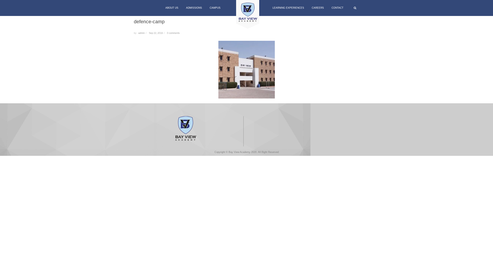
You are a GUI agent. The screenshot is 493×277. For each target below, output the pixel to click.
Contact (337, 7)
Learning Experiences (288, 7)
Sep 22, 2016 (156, 33)
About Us (171, 7)
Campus (215, 7)
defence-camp (149, 21)
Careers (318, 7)
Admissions (194, 7)
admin (141, 33)
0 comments (173, 33)
